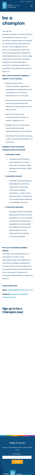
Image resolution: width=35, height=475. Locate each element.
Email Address (17, 454)
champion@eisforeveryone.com (20, 290)
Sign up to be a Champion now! (12, 310)
